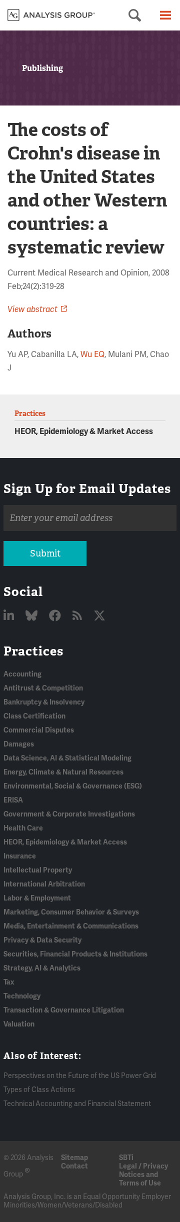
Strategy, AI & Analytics (42, 968)
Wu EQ (92, 355)
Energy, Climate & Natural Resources (64, 772)
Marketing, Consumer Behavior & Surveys (71, 912)
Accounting (23, 674)
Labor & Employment (37, 898)
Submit (45, 553)
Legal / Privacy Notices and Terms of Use (143, 1175)
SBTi (126, 1158)
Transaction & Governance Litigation (64, 1010)
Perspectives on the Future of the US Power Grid (80, 1076)
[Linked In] (10, 616)
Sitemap (74, 1158)
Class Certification (35, 716)
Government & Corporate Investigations (69, 814)
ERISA (13, 800)
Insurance (20, 856)
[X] (100, 616)
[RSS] (78, 616)
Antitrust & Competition (43, 688)
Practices (34, 651)
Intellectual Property (38, 870)
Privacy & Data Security (43, 940)
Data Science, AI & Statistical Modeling (68, 758)
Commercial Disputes (39, 730)
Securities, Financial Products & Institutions (76, 954)
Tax (9, 982)
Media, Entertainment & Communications (71, 926)
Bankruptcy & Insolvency (44, 702)
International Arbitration (44, 884)
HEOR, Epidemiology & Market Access (83, 431)
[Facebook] (56, 616)
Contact (74, 1166)
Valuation (19, 1024)
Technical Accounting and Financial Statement (77, 1104)
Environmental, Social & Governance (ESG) (73, 786)
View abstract (33, 309)
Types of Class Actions (39, 1090)
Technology (22, 996)
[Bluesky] (33, 616)
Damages (19, 744)
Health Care (23, 828)
